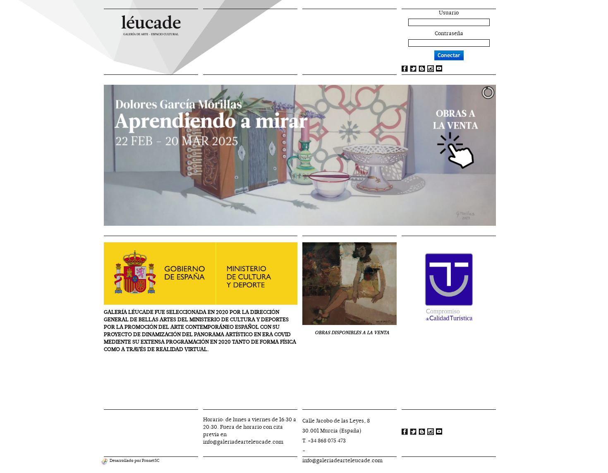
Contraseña (449, 33)
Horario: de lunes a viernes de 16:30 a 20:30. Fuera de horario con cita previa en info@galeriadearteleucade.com (249, 431)
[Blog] (422, 68)
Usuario (449, 13)
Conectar (449, 55)
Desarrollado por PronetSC (134, 460)
